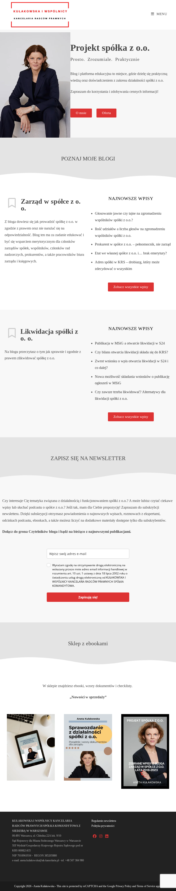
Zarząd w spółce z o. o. (51, 204)
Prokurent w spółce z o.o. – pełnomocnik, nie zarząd (133, 244)
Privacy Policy (124, 886)
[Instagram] (100, 836)
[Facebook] (94, 836)
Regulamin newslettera (103, 820)
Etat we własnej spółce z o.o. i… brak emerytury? (131, 253)
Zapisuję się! (88, 597)
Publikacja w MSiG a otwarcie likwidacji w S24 (130, 343)
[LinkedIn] (106, 836)
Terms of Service (146, 886)
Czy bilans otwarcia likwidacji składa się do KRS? (131, 352)
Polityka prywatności (102, 825)
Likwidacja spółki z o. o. (49, 335)
